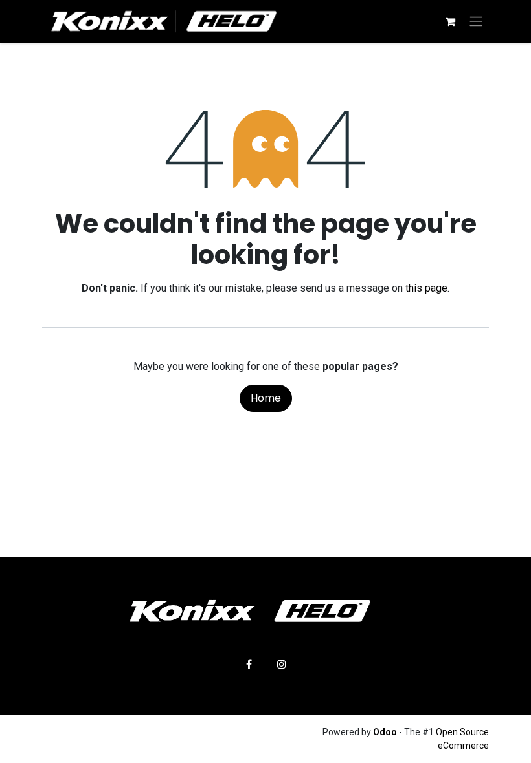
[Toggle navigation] (476, 21)
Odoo (386, 732)
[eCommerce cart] (450, 21)
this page (426, 288)
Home (266, 398)
